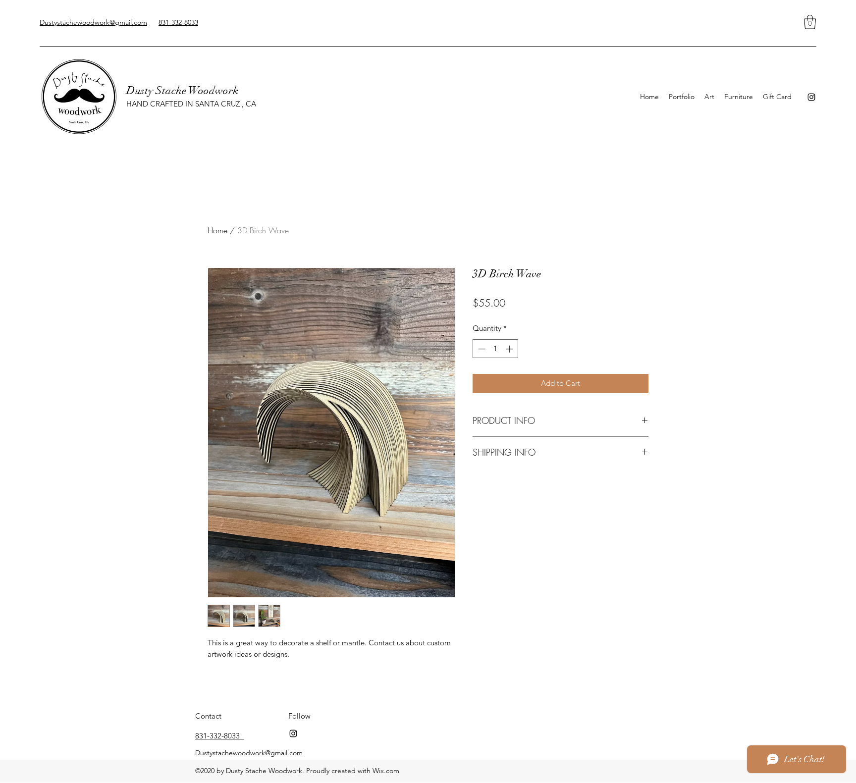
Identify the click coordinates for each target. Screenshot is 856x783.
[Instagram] (811, 97)
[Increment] (510, 349)
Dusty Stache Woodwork (182, 90)
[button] (810, 22)
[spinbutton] (495, 349)
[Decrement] (480, 349)
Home (217, 230)
